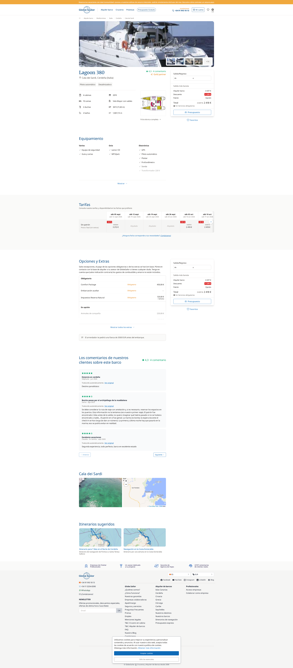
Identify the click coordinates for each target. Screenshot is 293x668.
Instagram (190, 580)
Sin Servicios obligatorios (185, 106)
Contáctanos (130, 636)
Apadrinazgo (130, 603)
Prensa (128, 613)
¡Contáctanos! (165, 235)
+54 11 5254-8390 (88, 586)
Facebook (166, 580)
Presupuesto (194, 112)
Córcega (159, 603)
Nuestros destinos (163, 613)
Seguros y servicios (133, 606)
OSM (160, 506)
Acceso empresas (193, 589)
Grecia (158, 599)
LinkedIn (202, 580)
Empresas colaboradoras (136, 599)
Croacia (159, 596)
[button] (106, 9)
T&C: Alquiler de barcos (135, 626)
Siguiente (158, 454)
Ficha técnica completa (149, 119)
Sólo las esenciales (146, 659)
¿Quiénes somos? (132, 589)
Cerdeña (119, 18)
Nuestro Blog (130, 633)
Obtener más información (149, 648)
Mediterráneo (101, 18)
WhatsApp (85, 590)
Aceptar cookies (146, 653)
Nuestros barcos (163, 616)
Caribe (158, 606)
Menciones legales (133, 619)
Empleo (128, 616)
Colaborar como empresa (197, 593)
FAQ (126, 629)
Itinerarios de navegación (167, 619)
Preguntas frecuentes (134, 609)
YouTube (178, 580)
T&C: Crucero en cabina (135, 623)
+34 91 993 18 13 (88, 582)
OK (119, 610)
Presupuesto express (165, 623)
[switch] (192, 120)
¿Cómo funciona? (132, 593)
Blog (212, 580)
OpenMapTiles (153, 506)
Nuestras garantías (133, 596)
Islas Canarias (161, 589)
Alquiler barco (88, 18)
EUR (196, 574)
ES (172, 574)
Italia (111, 18)
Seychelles (160, 609)
